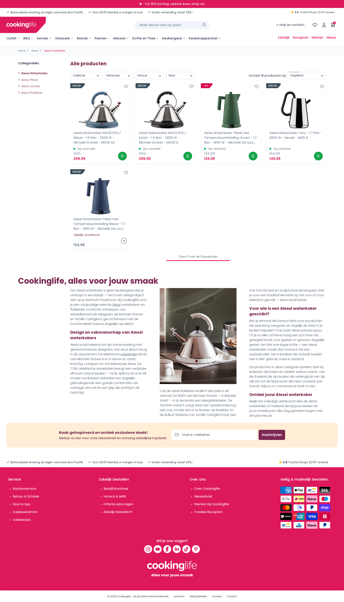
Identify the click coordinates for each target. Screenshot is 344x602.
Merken (317, 37)
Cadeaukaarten (25, 512)
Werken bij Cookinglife (211, 504)
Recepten (300, 37)
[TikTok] (186, 549)
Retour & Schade (26, 496)
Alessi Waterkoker (34, 73)
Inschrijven (272, 434)
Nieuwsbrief (203, 496)
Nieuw (331, 37)
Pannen (101, 38)
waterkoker (128, 354)
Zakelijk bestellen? (118, 512)
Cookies (217, 596)
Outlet (11, 38)
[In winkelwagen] (122, 156)
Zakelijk (284, 37)
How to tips (21, 504)
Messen (119, 38)
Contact (232, 596)
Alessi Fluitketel (31, 93)
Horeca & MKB (115, 496)
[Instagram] (148, 549)
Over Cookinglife (207, 488)
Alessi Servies (30, 86)
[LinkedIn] (177, 549)
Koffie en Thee (143, 38)
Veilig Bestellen (198, 596)
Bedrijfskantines (116, 488)
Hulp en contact (292, 24)
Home (21, 50)
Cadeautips (22, 519)
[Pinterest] (196, 549)
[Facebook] (167, 549)
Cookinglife (124, 596)
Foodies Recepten (208, 512)
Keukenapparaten (203, 38)
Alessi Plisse (29, 80)
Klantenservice (24, 488)
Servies (42, 38)
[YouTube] (158, 549)
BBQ (26, 38)
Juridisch (179, 596)
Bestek (82, 38)
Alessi (34, 50)
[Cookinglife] (21, 25)
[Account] (323, 25)
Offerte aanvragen (118, 504)
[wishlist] (314, 25)
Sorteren (294, 72)
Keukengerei (172, 38)
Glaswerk (62, 38)
